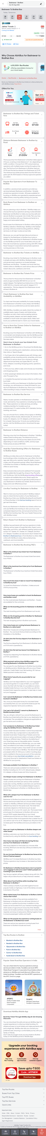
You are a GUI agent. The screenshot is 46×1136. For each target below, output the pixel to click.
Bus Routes (12, 78)
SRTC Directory (11, 976)
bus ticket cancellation (25, 756)
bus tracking (33, 836)
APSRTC (10, 999)
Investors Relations (19, 1118)
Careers (31, 1115)
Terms (27, 1113)
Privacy (32, 1113)
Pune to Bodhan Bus (13, 949)
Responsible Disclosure (9, 1115)
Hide (39, 929)
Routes (26, 1115)
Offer (8, 1113)
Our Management (7, 1118)
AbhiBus (16, 1125)
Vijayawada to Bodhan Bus (15, 946)
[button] (3, 3)
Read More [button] (17, 84)
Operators (20, 1115)
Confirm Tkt (27, 1125)
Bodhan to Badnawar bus (12, 536)
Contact (17, 1113)
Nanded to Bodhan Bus (14, 943)
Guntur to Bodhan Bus (14, 952)
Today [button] (5, 12)
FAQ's (22, 1113)
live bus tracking (25, 500)
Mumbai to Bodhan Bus (14, 940)
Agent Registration (7, 1120)
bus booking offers (32, 475)
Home (4, 78)
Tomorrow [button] (12, 12)
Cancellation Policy (31, 1118)
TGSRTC (29, 999)
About (12, 1113)
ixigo (21, 1125)
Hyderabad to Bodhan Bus (15, 956)
